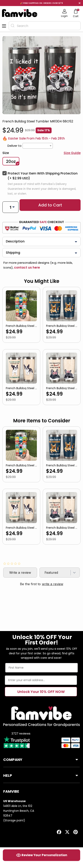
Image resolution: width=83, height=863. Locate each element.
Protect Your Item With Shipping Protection (43, 176)
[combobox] (45, 25)
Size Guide (72, 153)
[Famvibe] (20, 13)
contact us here (26, 267)
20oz (11, 161)
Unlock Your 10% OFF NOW (41, 691)
